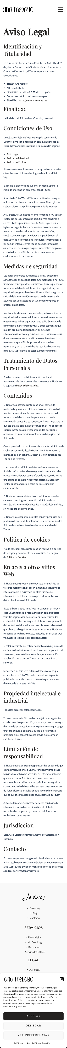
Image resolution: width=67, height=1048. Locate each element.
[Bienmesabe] (33, 947)
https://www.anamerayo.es (33, 100)
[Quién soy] (33, 908)
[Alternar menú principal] (60, 9)
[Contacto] (33, 918)
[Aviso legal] (33, 970)
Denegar (33, 1026)
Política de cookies (22, 1043)
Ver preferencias (33, 1035)
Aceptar (33, 1016)
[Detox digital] (33, 937)
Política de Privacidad (41, 1043)
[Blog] (33, 913)
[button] (62, 979)
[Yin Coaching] (33, 942)
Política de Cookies (16, 162)
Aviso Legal (12, 154)
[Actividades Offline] (34, 952)
